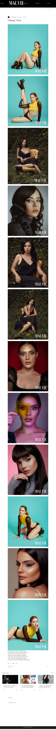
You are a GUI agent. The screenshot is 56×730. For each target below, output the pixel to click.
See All (52, 672)
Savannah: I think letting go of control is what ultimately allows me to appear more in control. (27, 686)
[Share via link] (16, 663)
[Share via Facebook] (8, 663)
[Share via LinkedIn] (13, 663)
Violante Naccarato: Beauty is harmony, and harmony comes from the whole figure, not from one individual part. (45, 686)
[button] (43, 8)
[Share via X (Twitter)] (10, 663)
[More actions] (47, 17)
